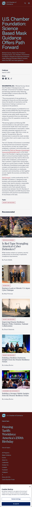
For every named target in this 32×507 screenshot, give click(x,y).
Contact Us (5, 465)
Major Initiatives (6, 455)
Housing (7, 427)
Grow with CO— (6, 477)
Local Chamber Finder (8, 479)
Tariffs (6, 430)
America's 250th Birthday (12, 439)
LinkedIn (4, 467)
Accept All (16, 504)
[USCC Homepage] (16, 415)
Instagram (5, 472)
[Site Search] (25, 3)
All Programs (5, 453)
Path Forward (6, 177)
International (6, 285)
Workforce (9, 434)
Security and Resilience (9, 202)
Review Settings (16, 499)
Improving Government (8, 240)
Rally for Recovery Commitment (19, 150)
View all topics (6, 447)
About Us (4, 460)
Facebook (5, 470)
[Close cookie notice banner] (30, 486)
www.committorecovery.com (10, 152)
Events (4, 457)
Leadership (5, 462)
